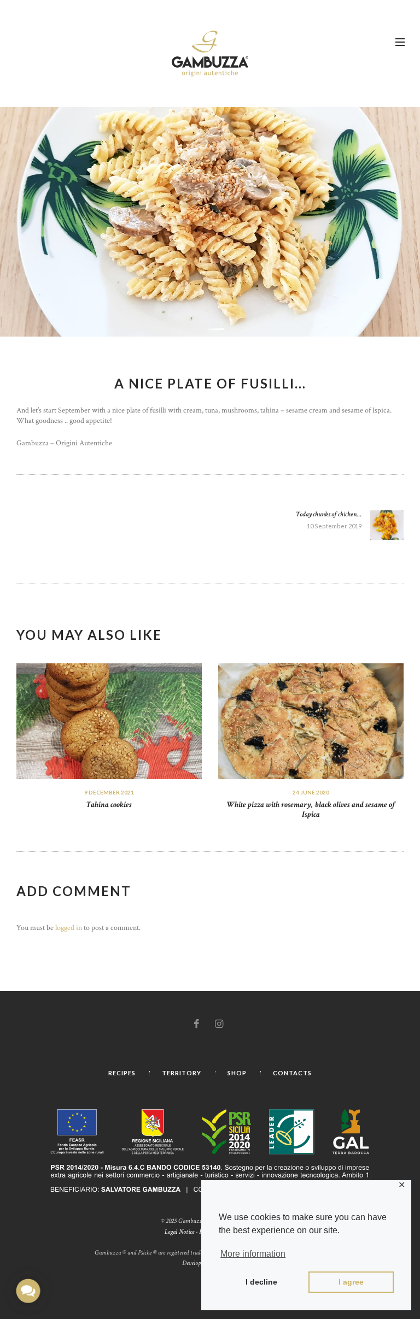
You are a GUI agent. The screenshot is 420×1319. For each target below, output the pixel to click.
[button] (28, 1291)
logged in (68, 928)
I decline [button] (261, 1281)
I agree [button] (351, 1281)
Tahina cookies (109, 804)
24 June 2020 (311, 792)
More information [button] (252, 1253)
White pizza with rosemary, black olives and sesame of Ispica (311, 809)
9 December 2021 (109, 792)
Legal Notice (179, 1231)
